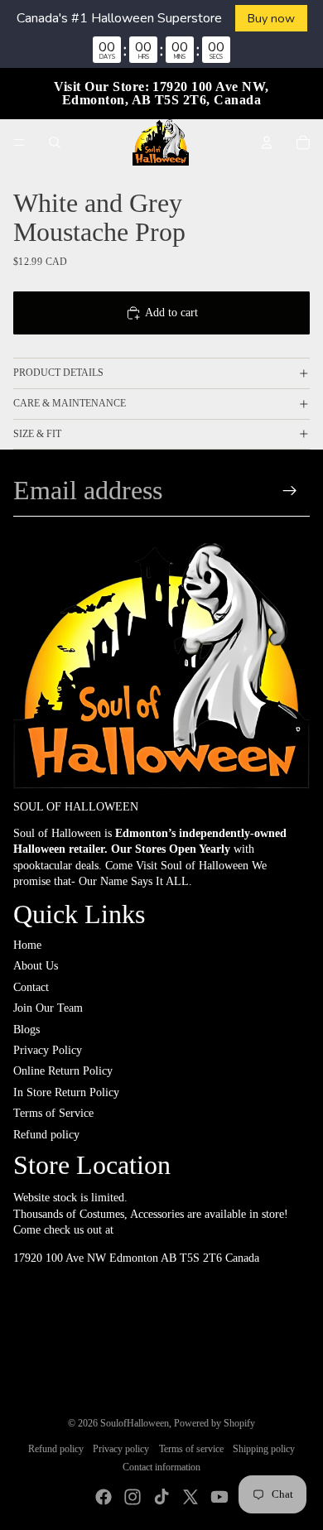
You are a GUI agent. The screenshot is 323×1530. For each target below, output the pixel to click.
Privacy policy (121, 1449)
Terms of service (191, 1449)
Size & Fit (37, 434)
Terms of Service (53, 1113)
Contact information (161, 1467)
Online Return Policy (63, 1071)
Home (27, 945)
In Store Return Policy (66, 1092)
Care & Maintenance (69, 403)
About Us (35, 966)
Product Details (58, 372)
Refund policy (46, 1134)
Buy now (271, 18)
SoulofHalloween (134, 1423)
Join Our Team (48, 1008)
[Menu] (19, 142)
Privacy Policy (47, 1050)
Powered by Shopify (214, 1423)
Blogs (26, 1029)
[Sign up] (290, 490)
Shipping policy (264, 1449)
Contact (31, 987)
